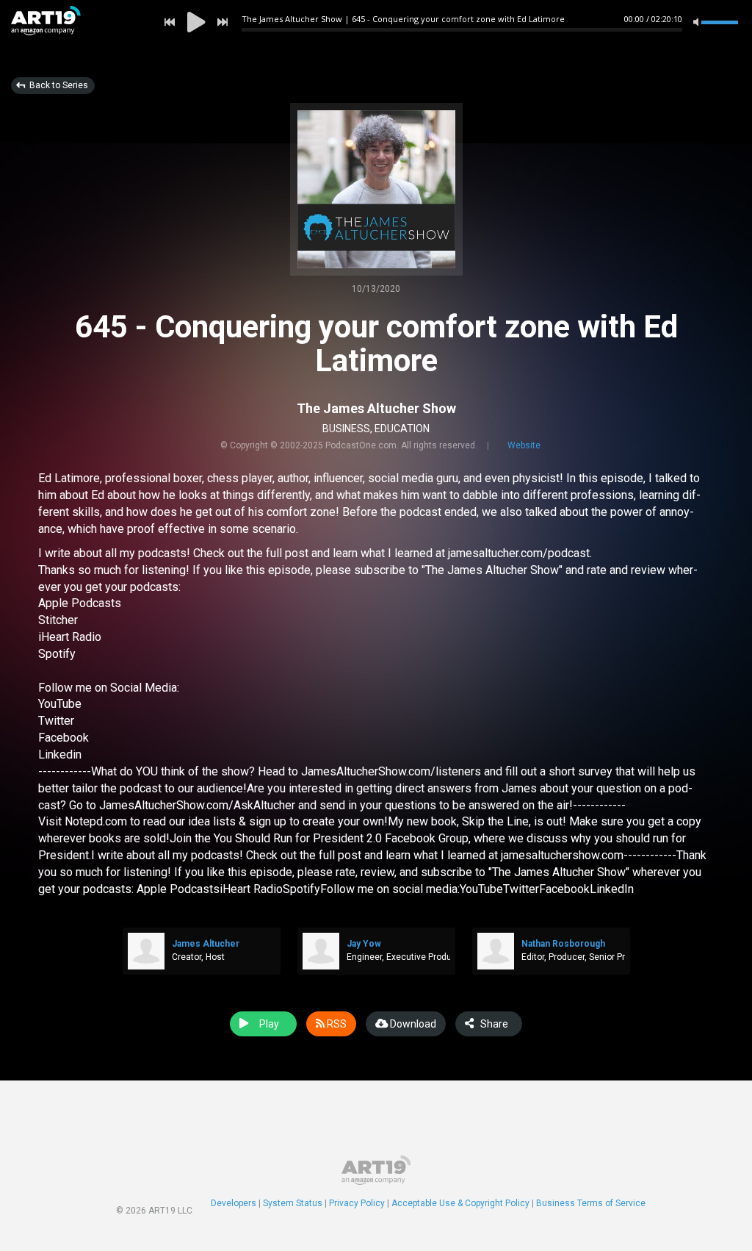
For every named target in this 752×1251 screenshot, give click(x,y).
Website (523, 445)
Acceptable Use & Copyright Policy (460, 1203)
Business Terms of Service (591, 1203)
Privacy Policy (357, 1203)
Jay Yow (364, 944)
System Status (292, 1203)
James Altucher (205, 944)
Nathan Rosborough (563, 944)
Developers (233, 1203)
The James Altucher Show (376, 408)
